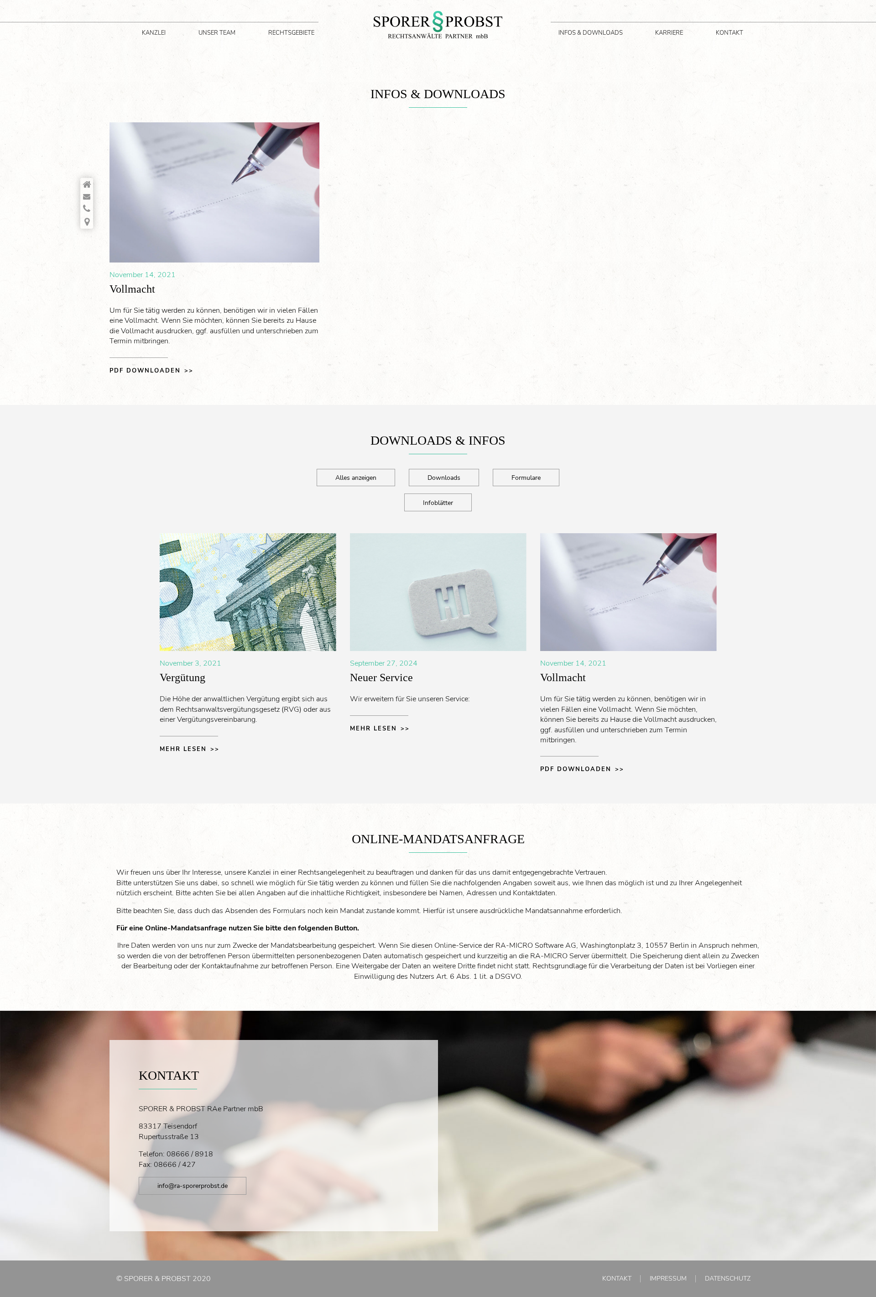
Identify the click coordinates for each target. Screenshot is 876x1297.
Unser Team (216, 33)
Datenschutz (728, 1278)
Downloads (444, 477)
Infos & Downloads (590, 33)
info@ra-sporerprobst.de (192, 1185)
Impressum (668, 1278)
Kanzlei (154, 33)
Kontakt (729, 33)
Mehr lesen (183, 749)
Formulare (526, 477)
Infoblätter (438, 502)
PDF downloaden (145, 371)
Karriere (669, 33)
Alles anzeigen (355, 477)
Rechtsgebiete (291, 33)
